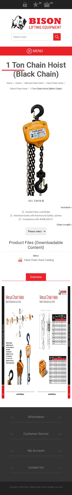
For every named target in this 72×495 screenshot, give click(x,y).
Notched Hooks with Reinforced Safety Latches (38, 215)
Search (57, 37)
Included (65, 207)
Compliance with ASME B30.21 (37, 219)
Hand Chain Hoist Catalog (39, 260)
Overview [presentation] (36, 277)
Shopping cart (47, 4)
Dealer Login (25, 4)
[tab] (36, 277)
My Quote (35, 4)
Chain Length (63, 224)
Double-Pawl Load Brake (38, 212)
